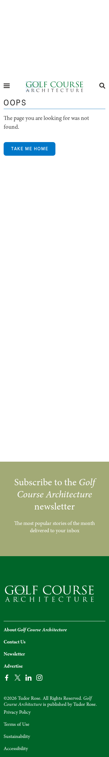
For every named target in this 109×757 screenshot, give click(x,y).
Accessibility (16, 748)
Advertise (13, 666)
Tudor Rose (84, 704)
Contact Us (14, 642)
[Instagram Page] (39, 677)
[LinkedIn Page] (28, 677)
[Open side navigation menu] (7, 86)
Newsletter (14, 654)
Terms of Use (16, 724)
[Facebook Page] (7, 677)
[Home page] (54, 86)
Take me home (29, 148)
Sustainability (17, 736)
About (35, 629)
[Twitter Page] (18, 677)
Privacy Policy (17, 712)
